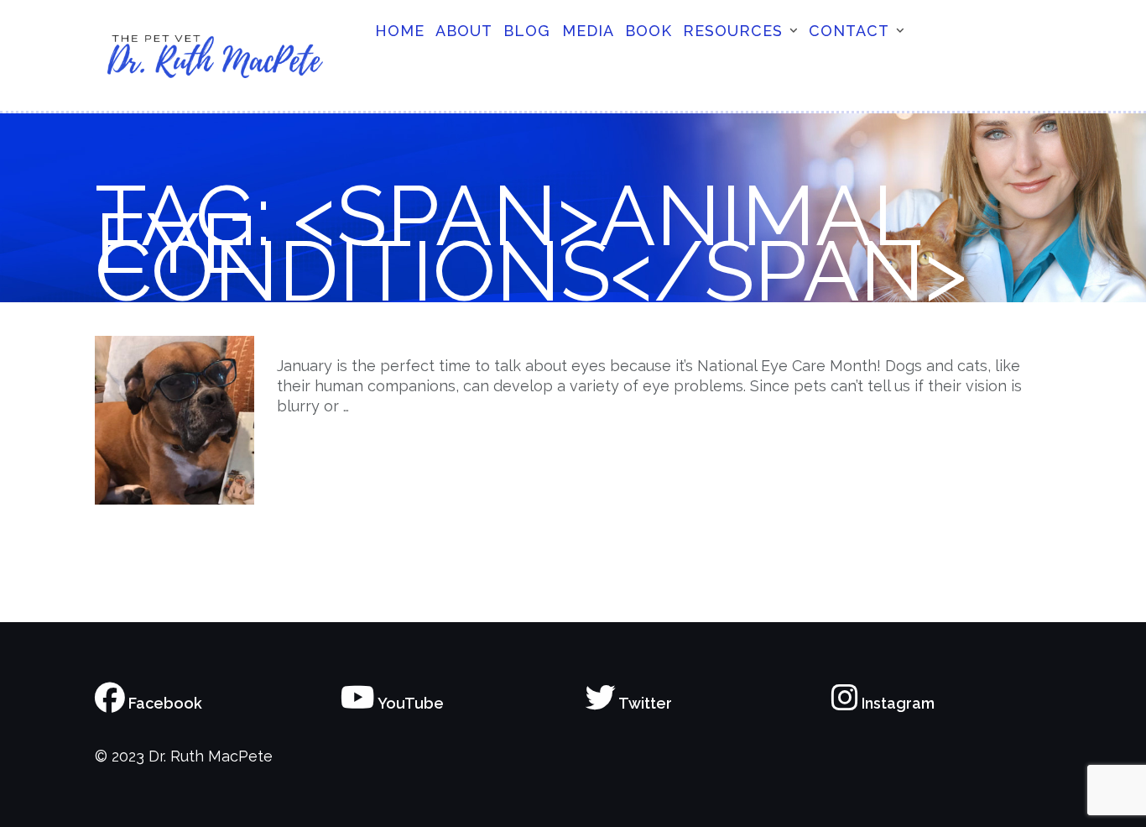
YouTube (409, 703)
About (463, 30)
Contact (849, 30)
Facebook (163, 703)
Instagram (896, 703)
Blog (526, 30)
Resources (733, 30)
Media (588, 30)
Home (400, 30)
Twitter (644, 703)
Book (648, 30)
